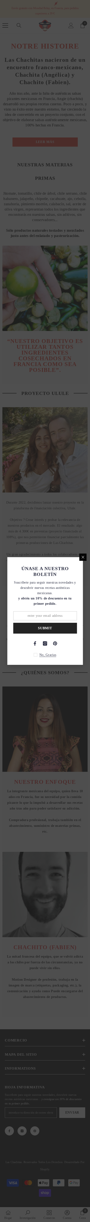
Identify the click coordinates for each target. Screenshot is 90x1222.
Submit (45, 628)
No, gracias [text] (47, 655)
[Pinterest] (55, 643)
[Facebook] (35, 643)
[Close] (82, 557)
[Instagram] (45, 643)
